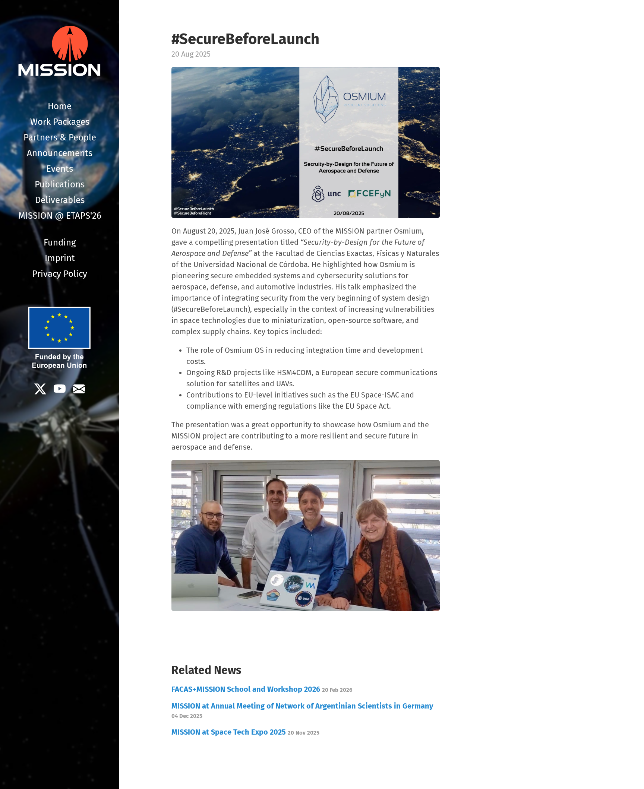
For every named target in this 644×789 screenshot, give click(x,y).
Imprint (60, 258)
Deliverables (60, 200)
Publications (60, 184)
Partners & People (59, 137)
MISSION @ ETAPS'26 (59, 215)
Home (60, 106)
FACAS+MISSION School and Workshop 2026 (261, 689)
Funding (60, 242)
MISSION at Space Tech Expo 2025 (245, 732)
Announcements (59, 153)
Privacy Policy (59, 274)
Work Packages (59, 122)
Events (59, 169)
